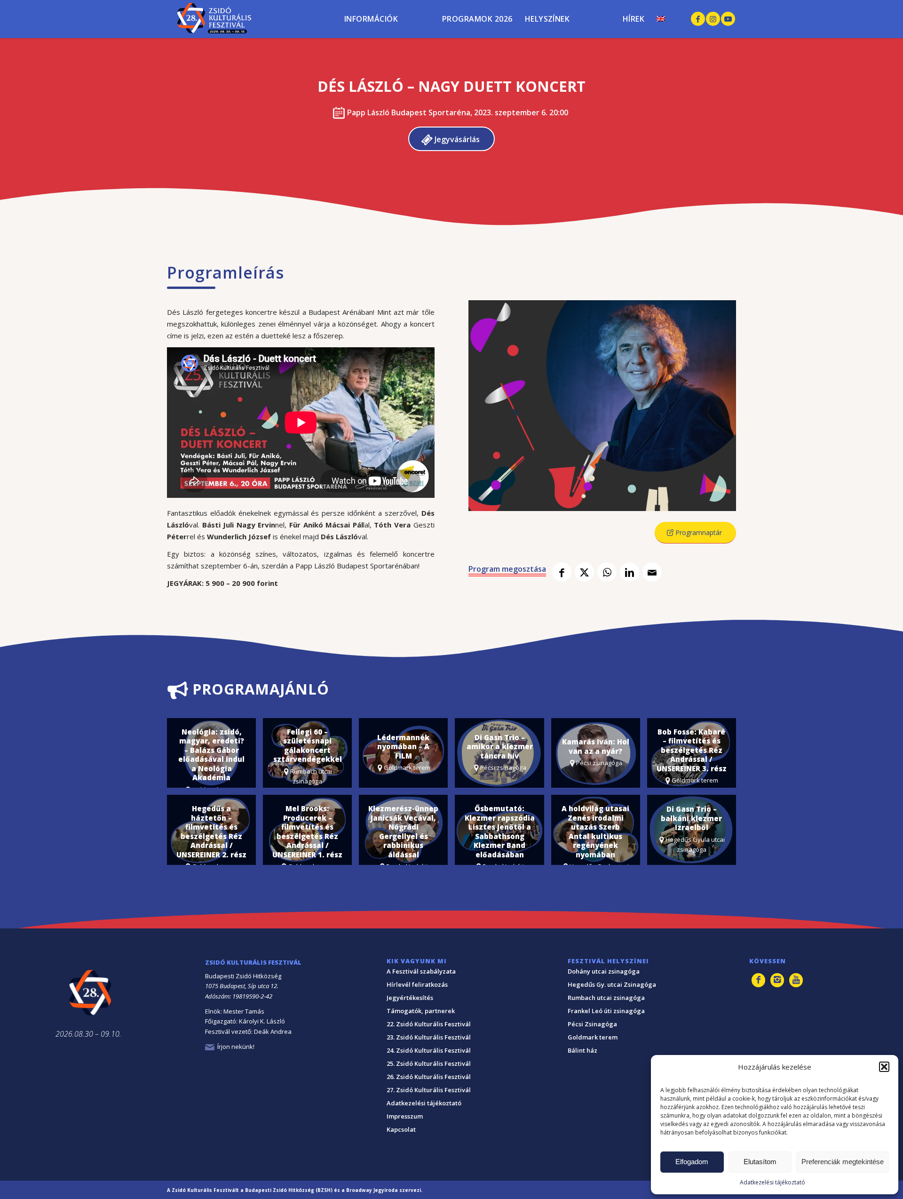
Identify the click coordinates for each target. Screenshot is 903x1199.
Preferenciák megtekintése (842, 1162)
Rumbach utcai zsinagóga (606, 997)
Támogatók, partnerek (421, 1011)
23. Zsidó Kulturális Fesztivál (429, 1037)
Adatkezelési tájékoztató (772, 1182)
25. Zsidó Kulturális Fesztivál (429, 1063)
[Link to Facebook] (698, 19)
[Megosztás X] (584, 572)
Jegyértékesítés (410, 997)
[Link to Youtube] (728, 19)
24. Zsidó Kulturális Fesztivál (429, 1050)
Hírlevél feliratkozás (417, 984)
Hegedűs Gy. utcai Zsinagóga (612, 984)
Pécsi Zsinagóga (592, 1024)
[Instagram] (777, 980)
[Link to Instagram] (713, 19)
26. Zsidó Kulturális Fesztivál (429, 1076)
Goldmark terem (593, 1037)
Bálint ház (582, 1050)
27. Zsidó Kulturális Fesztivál (429, 1090)
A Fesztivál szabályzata (421, 971)
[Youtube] (796, 980)
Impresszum (405, 1116)
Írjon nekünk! (235, 1046)
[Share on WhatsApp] (607, 572)
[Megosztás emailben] (652, 572)
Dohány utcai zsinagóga (604, 971)
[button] (884, 1066)
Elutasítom (760, 1162)
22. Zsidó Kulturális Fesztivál (429, 1024)
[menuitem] (387, 6)
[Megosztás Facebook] (561, 572)
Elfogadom (691, 1162)
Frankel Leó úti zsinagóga (606, 1011)
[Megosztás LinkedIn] (629, 572)
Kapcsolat (401, 1129)
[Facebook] (758, 980)
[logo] (210, 19)
